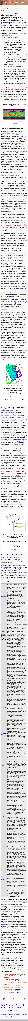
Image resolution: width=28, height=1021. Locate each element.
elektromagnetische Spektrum (8, 412)
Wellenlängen (11, 410)
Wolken (3, 442)
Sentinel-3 (3, 596)
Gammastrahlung (12, 420)
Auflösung (13, 290)
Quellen (24, 1015)
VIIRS (2, 817)
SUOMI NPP (3, 791)
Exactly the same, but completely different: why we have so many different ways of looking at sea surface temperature (15, 987)
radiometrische (6, 290)
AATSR (6, 557)
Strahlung (3, 25)
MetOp (2, 765)
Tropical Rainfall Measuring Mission (15, 569)
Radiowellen (4, 417)
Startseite (4, 1015)
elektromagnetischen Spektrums (19, 301)
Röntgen (3, 420)
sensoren (7, 285)
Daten (8, 288)
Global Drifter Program (14, 458)
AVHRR (17, 557)
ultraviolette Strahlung (21, 419)
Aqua (2, 270)
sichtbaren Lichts (11, 419)
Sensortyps (17, 498)
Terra (21, 268)
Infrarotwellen (17, 417)
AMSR (10, 557)
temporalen (14, 561)
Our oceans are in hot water (9, 990)
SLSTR (2, 557)
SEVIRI (21, 557)
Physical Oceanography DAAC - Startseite (12, 974)
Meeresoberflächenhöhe (7, 924)
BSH (15, 402)
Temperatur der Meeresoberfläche (11, 980)
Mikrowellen (11, 417)
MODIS (3, 268)
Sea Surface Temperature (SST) (10, 992)
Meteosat (3, 631)
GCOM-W (3, 707)
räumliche (23, 288)
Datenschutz (10, 1017)
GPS (19, 965)
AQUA (24, 575)
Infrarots (9, 424)
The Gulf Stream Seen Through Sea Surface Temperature (15, 982)
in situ (15, 506)
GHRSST (15, 549)
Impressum (19, 1017)
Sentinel (20, 308)
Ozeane (6, 131)
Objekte (11, 422)
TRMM (2, 879)
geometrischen (4, 561)
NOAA (15, 123)
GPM (2, 679)
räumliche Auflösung (21, 439)
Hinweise (17, 1015)
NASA (4, 569)
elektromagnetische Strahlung (12, 409)
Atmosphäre (18, 161)
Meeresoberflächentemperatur (10, 979)
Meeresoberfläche (13, 24)
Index (11, 1015)
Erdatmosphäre (22, 136)
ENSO (4, 183)
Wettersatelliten (7, 394)
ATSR (13, 557)
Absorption (16, 442)
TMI (25, 557)
